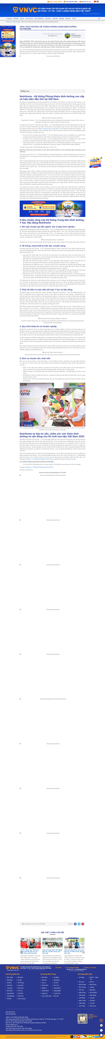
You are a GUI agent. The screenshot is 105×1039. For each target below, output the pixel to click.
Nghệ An (44, 988)
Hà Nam (9, 982)
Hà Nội (20, 980)
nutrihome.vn (29, 470)
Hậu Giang (82, 995)
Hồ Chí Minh (93, 992)
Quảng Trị (44, 993)
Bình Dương (82, 984)
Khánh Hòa (45, 985)
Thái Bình (20, 993)
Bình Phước (93, 984)
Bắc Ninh (20, 977)
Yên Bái (9, 998)
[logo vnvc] (25, 10)
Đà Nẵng (56, 977)
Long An (92, 998)
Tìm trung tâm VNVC (73, 967)
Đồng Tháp (82, 992)
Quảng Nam (45, 990)
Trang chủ (9, 18)
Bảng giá (61, 18)
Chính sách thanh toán (11, 1014)
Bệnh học (68, 18)
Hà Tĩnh (56, 982)
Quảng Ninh (10, 993)
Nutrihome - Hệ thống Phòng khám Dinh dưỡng (39, 459)
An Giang (81, 977)
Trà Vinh (92, 1003)
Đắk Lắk (44, 980)
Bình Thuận (82, 987)
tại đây (74, 459)
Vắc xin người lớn (39, 18)
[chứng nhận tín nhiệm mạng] (83, 1036)
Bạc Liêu (81, 982)
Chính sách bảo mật (10, 1011)
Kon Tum (56, 985)
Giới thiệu (16, 18)
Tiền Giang (82, 1003)
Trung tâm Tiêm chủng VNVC (50, 128)
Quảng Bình (57, 988)
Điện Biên (9, 980)
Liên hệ (59, 967)
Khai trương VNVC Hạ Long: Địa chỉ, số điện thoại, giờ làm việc (52, 951)
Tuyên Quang (21, 998)
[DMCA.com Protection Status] (89, 1036)
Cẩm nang (55, 18)
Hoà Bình (9, 985)
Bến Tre (92, 982)
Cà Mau (92, 987)
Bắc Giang (10, 977)
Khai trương (16, 22)
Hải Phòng (21, 982)
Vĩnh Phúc (21, 996)
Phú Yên (56, 996)
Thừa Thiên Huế (46, 996)
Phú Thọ (20, 990)
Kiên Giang (93, 995)
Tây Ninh (92, 1000)
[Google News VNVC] (52, 35)
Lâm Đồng (82, 998)
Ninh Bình (10, 990)
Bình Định (44, 977)
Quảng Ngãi (57, 990)
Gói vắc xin (48, 18)
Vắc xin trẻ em (29, 18)
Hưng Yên (20, 985)
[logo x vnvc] (71, 1036)
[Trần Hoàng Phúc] (68, 35)
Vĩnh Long (93, 1006)
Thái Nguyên (10, 996)
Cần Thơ (81, 990)
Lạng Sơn (10, 988)
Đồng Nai (92, 990)
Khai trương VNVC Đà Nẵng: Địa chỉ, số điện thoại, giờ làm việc (31, 951)
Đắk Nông (56, 980)
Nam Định (21, 988)
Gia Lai (44, 982)
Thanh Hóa (57, 993)
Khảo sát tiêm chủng (10, 1013)
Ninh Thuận (82, 1000)
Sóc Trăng (82, 1006)
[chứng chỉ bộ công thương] (95, 1036)
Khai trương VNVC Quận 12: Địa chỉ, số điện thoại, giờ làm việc (74, 951)
